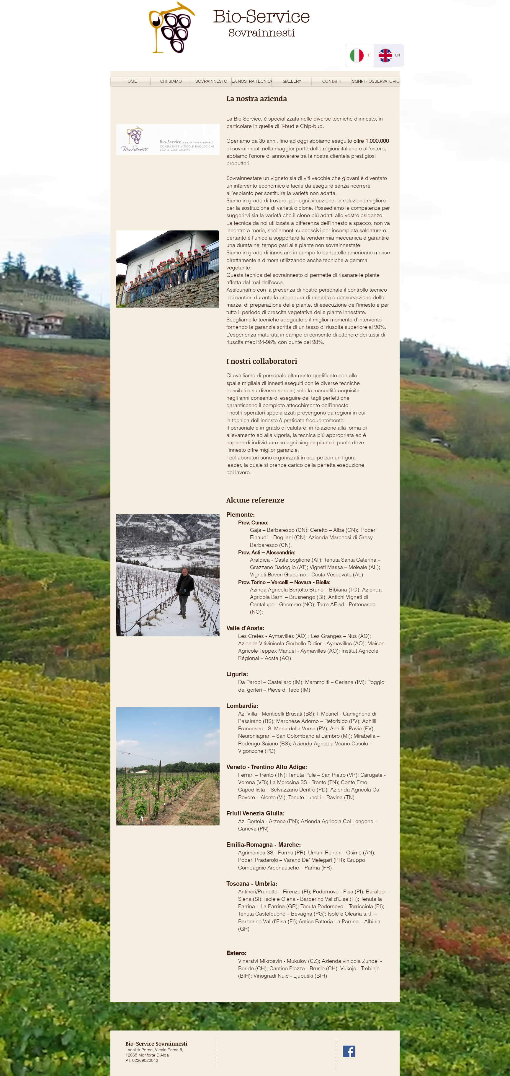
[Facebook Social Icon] (349, 1051)
